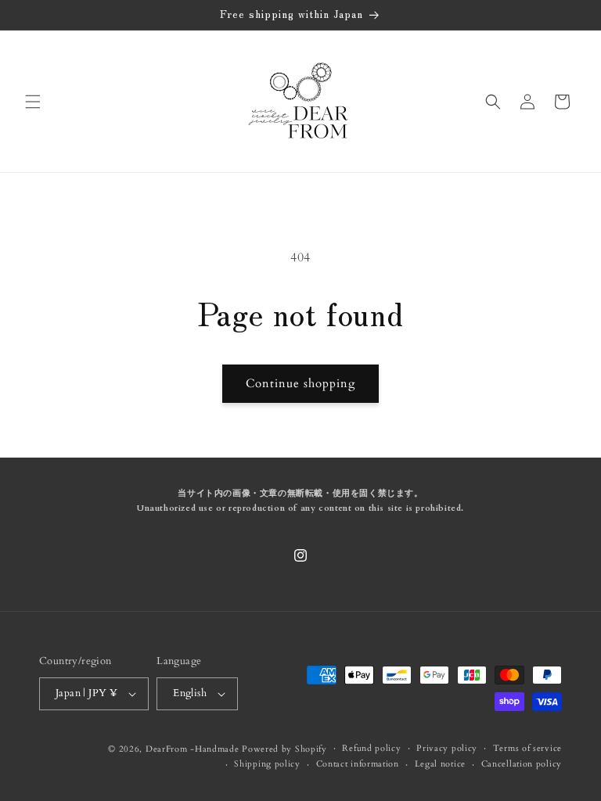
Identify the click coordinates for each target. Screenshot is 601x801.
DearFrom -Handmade (192, 749)
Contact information (357, 764)
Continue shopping (300, 383)
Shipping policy (267, 764)
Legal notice (440, 764)
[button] (33, 101)
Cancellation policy (521, 764)
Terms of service (527, 748)
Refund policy (371, 748)
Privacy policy (446, 748)
